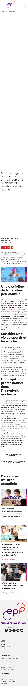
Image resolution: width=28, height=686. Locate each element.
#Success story (6, 240)
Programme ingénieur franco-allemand (11, 665)
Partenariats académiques (8, 681)
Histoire (3, 644)
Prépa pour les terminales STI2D (9, 663)
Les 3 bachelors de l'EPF (7, 667)
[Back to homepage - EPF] (10, 5)
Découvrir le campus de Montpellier (13, 455)
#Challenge (5, 238)
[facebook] (6, 630)
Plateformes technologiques (8, 679)
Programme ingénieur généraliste (10, 658)
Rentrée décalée (5, 660)
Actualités (3, 648)
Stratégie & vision (5, 646)
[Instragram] (14, 630)
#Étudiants (14, 238)
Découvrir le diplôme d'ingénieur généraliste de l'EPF (14, 462)
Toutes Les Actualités (10, 11)
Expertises (3, 677)
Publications (4, 683)
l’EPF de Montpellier (14, 309)
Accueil (2, 11)
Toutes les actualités (9, 498)
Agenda (3, 651)
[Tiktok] (10, 630)
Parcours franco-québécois (8, 669)
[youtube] (21, 630)
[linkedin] (17, 630)
